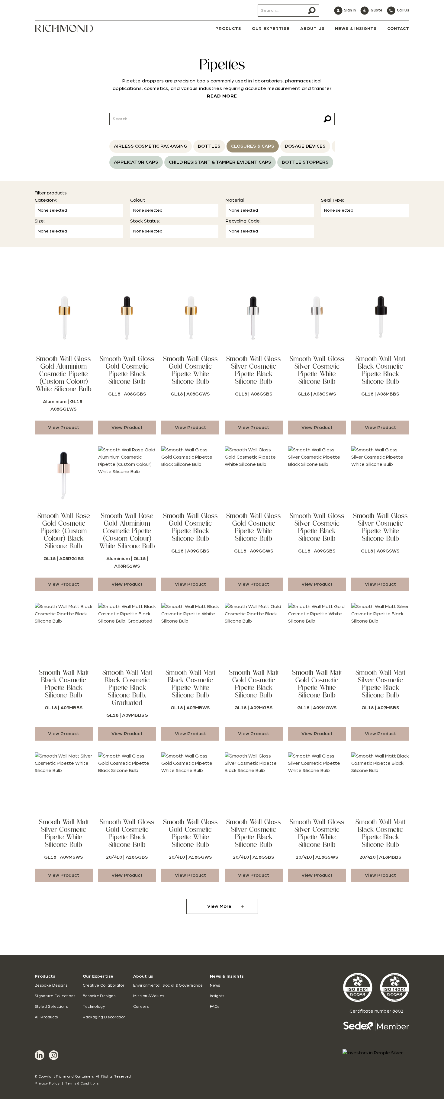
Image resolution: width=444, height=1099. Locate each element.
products (228, 29)
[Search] (312, 10)
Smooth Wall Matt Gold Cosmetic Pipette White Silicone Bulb (317, 683)
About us (143, 976)
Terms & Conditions (81, 1083)
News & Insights (226, 976)
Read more (222, 96)
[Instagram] (54, 1055)
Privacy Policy (47, 1083)
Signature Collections (55, 996)
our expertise (271, 29)
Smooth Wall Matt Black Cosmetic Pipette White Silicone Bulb (190, 683)
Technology (94, 1007)
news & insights (356, 29)
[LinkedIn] (39, 1055)
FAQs (214, 1007)
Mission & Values (148, 996)
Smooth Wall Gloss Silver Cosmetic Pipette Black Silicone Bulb (253, 370)
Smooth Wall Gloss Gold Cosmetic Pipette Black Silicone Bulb (127, 370)
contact (398, 29)
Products (45, 976)
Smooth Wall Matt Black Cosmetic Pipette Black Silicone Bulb (380, 370)
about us (312, 29)
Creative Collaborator (104, 986)
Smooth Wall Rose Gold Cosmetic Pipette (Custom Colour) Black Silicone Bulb (63, 530)
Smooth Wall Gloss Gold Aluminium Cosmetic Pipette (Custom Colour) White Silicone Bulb (64, 373)
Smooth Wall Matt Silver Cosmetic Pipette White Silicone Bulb (63, 833)
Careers (141, 1007)
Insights (217, 996)
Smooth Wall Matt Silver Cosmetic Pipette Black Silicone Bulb (380, 683)
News (215, 986)
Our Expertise (98, 976)
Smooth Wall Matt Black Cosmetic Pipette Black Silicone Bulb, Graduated (127, 687)
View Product (63, 427)
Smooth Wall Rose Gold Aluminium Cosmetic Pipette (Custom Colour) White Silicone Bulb (127, 530)
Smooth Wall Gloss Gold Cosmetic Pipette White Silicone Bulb (190, 370)
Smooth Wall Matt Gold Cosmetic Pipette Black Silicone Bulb (253, 683)
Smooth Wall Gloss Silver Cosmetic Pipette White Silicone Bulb (317, 370)
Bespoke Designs (51, 986)
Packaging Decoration (104, 1017)
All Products (46, 1017)
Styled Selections (51, 1007)
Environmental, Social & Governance (168, 986)
